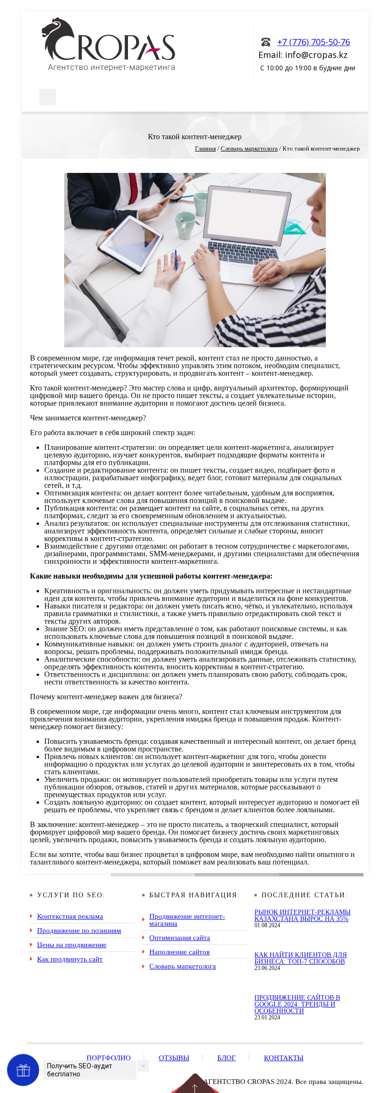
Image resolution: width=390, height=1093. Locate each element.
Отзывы (174, 1058)
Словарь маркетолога (182, 966)
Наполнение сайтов (179, 952)
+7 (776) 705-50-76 (313, 42)
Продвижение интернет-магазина (187, 919)
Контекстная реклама (70, 916)
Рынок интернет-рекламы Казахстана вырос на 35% (302, 915)
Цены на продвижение (72, 945)
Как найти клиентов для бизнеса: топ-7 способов (300, 958)
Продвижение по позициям (79, 930)
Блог (226, 1058)
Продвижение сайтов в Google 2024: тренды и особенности (297, 1004)
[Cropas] (108, 44)
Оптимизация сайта (179, 937)
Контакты (283, 1058)
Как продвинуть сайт (70, 959)
